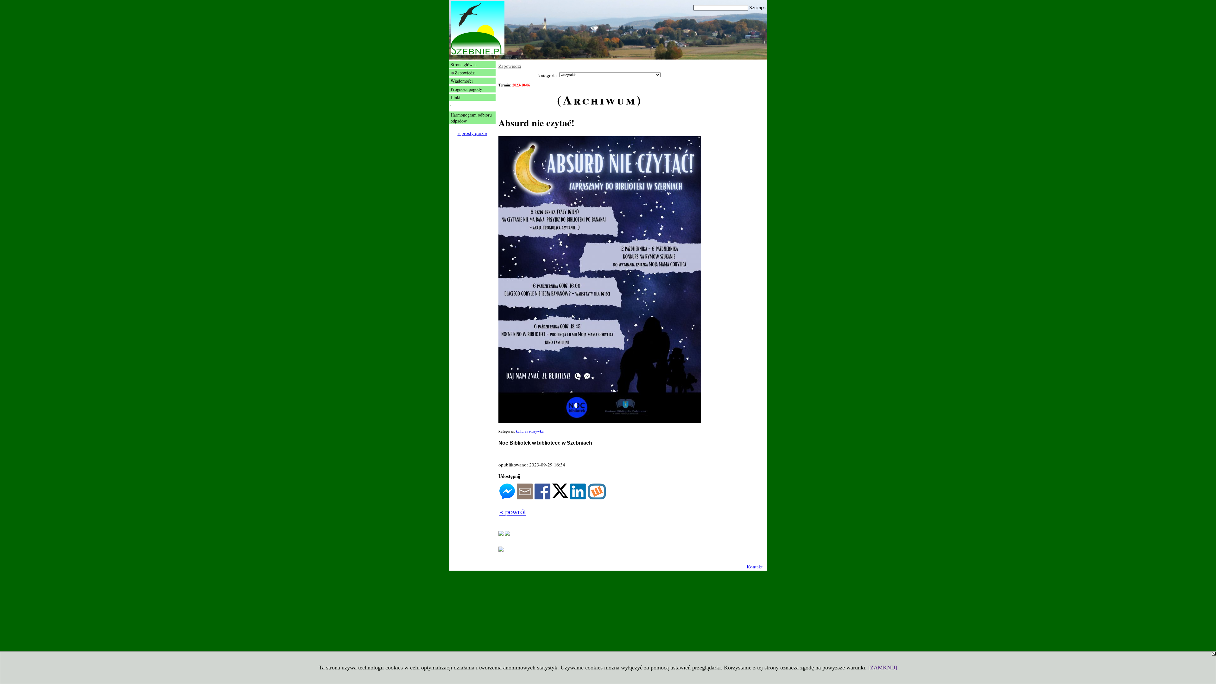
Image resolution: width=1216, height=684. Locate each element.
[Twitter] (560, 496)
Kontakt (755, 566)
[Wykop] (597, 497)
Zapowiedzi (509, 66)
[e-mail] (525, 497)
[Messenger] (507, 497)
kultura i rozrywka (529, 431)
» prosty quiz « (472, 133)
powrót (512, 511)
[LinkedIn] (578, 497)
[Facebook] (542, 497)
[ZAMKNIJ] (882, 667)
